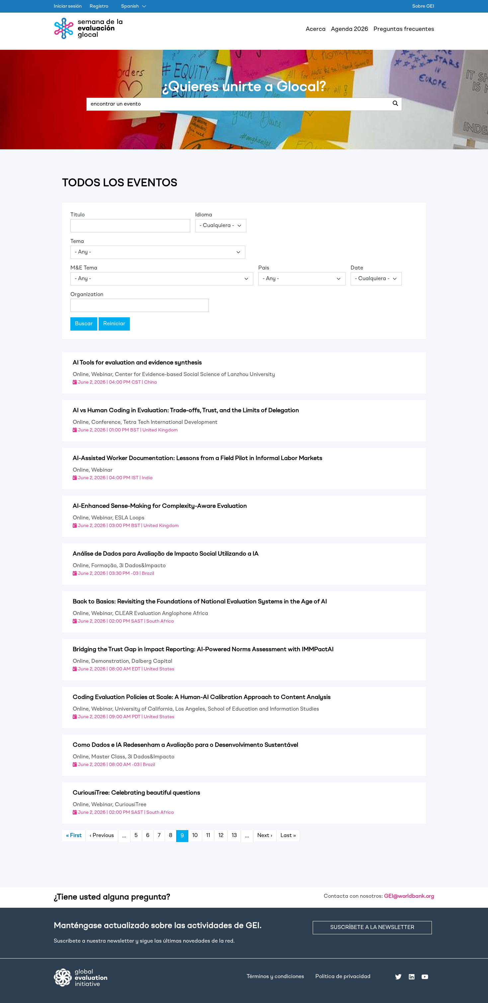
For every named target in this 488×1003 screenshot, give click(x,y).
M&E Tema (83, 268)
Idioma (203, 215)
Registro (99, 6)
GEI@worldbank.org (409, 896)
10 (195, 835)
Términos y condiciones (275, 976)
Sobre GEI (423, 6)
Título (77, 215)
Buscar (84, 324)
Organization (86, 294)
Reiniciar (114, 324)
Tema (77, 241)
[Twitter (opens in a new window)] (398, 976)
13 (234, 835)
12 (220, 835)
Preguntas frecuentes (403, 29)
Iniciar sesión (68, 6)
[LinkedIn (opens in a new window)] (411, 976)
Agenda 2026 (349, 29)
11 (208, 835)
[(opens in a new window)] (80, 977)
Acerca (316, 29)
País (263, 268)
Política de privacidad (342, 976)
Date (357, 268)
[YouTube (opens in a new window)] (425, 976)
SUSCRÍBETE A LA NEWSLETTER (372, 927)
